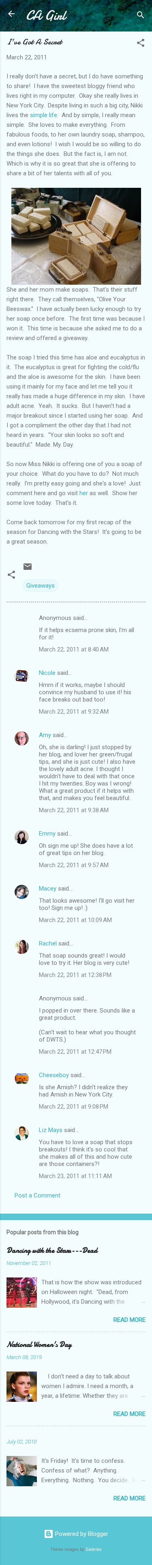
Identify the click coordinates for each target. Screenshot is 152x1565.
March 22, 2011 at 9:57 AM (74, 865)
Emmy (47, 833)
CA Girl (46, 15)
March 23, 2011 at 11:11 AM (75, 1176)
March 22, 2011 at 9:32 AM (74, 711)
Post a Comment (37, 1195)
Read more (129, 1319)
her (83, 493)
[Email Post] (27, 569)
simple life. (44, 115)
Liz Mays (50, 1130)
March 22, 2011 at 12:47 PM (75, 1051)
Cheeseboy (54, 1075)
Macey (47, 888)
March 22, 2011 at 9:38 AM (74, 810)
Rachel (48, 943)
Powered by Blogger (81, 1534)
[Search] (141, 16)
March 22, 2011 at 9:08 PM (73, 1106)
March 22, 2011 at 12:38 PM (75, 975)
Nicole (47, 672)
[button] (141, 44)
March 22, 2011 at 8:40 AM (74, 649)
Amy (45, 735)
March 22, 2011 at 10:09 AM (75, 920)
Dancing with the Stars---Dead (51, 1251)
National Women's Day (38, 1345)
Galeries (94, 1549)
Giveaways (40, 585)
